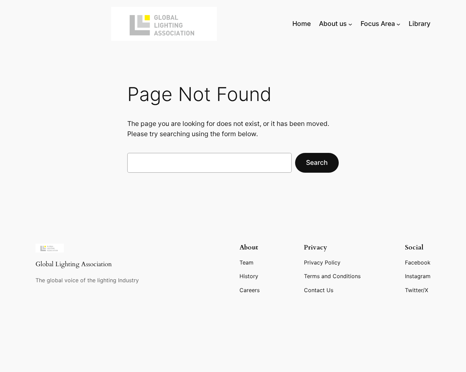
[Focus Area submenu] (398, 24)
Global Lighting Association (73, 264)
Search (317, 162)
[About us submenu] (350, 24)
